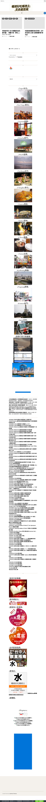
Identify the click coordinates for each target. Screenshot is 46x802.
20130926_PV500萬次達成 (15, 478)
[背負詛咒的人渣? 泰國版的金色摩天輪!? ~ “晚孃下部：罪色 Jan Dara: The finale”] (11, 23)
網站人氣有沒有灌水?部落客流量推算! (17, 405)
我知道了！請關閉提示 (39, 801)
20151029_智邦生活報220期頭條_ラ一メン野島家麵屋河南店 (22, 538)
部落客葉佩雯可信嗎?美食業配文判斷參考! (18, 412)
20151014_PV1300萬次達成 (15, 537)
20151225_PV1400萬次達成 (15, 543)
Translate (19, 57)
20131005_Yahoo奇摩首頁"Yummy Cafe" (19, 482)
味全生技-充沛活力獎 (13, 569)
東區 (13, 18)
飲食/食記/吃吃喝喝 (31, 18)
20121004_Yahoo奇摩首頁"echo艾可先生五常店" (20, 425)
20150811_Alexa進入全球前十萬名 (16, 535)
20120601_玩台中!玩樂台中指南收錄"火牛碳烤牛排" (20, 419)
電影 (16, 18)
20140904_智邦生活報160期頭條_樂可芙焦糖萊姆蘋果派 (21, 509)
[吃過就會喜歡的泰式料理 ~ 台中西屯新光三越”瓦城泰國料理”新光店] (34, 23)
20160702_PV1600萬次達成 (15, 553)
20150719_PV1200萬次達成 (15, 534)
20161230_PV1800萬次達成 (15, 562)
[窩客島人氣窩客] (18, 626)
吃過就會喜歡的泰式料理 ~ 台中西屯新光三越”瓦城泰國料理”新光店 (34, 33)
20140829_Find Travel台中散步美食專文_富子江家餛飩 (21, 507)
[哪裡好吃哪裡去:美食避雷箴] (21, 9)
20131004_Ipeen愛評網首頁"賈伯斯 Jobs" (18, 481)
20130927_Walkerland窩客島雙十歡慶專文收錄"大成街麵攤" (22, 479)
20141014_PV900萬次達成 (15, 515)
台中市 (6, 18)
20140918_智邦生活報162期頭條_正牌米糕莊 (19, 510)
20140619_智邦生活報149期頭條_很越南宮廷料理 (20, 493)
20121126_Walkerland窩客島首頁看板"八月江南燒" (20, 444)
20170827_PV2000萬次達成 (15, 565)
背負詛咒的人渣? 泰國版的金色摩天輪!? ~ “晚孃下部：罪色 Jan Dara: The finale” (11, 32)
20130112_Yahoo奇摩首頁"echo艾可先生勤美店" (20, 451)
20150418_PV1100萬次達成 (15, 524)
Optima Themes (13, 793)
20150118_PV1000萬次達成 (15, 519)
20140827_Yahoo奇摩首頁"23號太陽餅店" (18, 503)
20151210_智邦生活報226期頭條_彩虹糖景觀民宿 (19, 540)
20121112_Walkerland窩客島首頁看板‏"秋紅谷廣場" (20, 431)
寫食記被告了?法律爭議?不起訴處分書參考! (18, 402)
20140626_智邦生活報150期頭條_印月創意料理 (19, 494)
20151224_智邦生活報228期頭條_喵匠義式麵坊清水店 (21, 541)
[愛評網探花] (18, 605)
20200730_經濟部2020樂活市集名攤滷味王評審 (19, 566)
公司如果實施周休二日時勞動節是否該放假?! (18, 399)
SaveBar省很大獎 (13, 568)
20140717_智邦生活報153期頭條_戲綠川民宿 (19, 496)
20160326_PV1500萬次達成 (15, 544)
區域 (3, 18)
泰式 (26, 18)
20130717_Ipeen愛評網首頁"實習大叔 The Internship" (21, 468)
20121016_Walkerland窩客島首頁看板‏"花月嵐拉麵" (20, 429)
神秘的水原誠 (12, 36)
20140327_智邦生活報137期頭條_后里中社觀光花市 (20, 485)
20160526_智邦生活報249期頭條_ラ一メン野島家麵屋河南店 (22, 549)
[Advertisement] (23, 751)
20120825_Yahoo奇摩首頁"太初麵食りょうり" (19, 424)
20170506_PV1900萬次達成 (15, 563)
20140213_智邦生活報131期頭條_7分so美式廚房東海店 (21, 484)
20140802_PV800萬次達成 (15, 497)
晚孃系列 (10, 18)
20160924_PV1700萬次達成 (15, 557)
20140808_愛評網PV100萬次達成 (16, 499)
